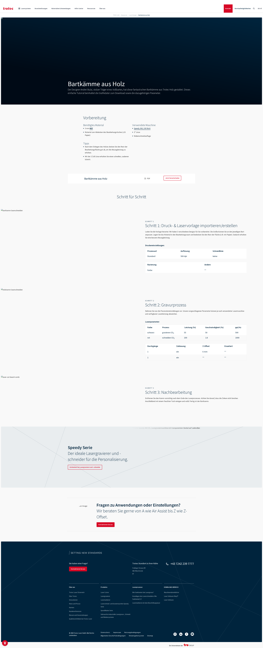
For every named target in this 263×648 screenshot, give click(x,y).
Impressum (117, 632)
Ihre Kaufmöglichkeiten (243, 8)
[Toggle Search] (254, 8)
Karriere (71, 607)
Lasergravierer (105, 596)
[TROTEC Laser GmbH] (8, 8)
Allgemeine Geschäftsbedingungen (113, 636)
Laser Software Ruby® (171, 596)
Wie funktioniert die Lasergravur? (143, 592)
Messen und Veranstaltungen (78, 615)
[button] (5, 643)
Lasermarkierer (105, 600)
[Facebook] (186, 634)
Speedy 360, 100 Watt (142, 128)
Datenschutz (105, 632)
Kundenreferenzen (75, 611)
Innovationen (73, 600)
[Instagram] (175, 634)
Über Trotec (73, 596)
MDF (91, 128)
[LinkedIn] (180, 634)
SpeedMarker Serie (107, 610)
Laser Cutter (105, 592)
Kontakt (228, 8)
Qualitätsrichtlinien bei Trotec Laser (80, 619)
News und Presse (74, 604)
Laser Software (169, 600)
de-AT (260, 8)
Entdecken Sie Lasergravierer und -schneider (85, 467)
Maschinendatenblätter (171, 592)
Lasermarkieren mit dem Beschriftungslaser (146, 603)
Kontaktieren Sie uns (105, 525)
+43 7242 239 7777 (182, 564)
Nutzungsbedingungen (132, 632)
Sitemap (150, 636)
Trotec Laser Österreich (76, 592)
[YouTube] (192, 634)
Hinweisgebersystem (136, 636)
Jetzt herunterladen (172, 178)
